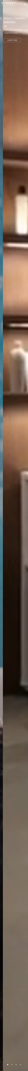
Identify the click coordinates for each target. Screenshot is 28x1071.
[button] (24, 4)
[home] (8, 4)
